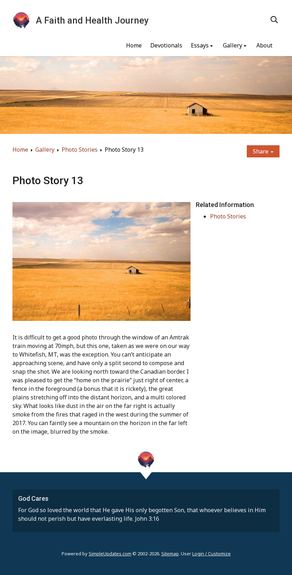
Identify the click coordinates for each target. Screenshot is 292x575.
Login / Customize (211, 553)
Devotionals (166, 45)
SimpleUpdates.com (110, 553)
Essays (200, 45)
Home (134, 45)
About (264, 45)
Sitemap (170, 553)
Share (261, 151)
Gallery (232, 45)
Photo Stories (80, 149)
